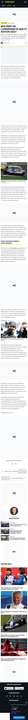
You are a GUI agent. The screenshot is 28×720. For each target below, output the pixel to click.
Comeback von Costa (16, 248)
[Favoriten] (25, 42)
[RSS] (21, 696)
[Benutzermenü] (25, 2)
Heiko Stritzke (6, 42)
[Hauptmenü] (2, 2)
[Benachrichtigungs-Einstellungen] (15, 463)
